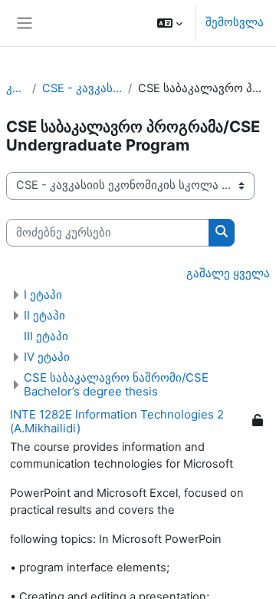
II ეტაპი (44, 315)
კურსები (16, 88)
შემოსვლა (234, 22)
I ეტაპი (43, 294)
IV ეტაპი (47, 356)
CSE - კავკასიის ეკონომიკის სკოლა (82, 88)
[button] (169, 23)
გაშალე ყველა (228, 273)
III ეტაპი (46, 336)
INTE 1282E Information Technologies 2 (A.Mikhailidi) (117, 421)
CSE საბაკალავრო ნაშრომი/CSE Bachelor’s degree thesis (116, 384)
